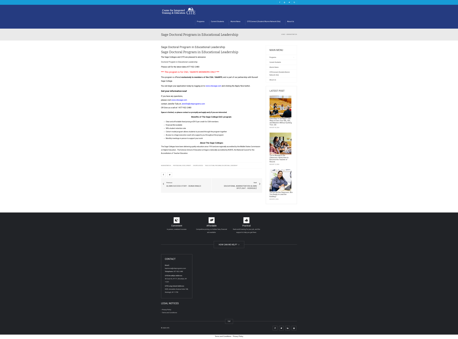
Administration (166, 165)
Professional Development (182, 165)
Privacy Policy (166, 310)
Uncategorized (198, 165)
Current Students (217, 21)
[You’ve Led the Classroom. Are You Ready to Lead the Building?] (280, 180)
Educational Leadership (229, 165)
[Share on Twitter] (169, 174)
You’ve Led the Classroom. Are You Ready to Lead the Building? (281, 194)
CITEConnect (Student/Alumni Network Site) (264, 21)
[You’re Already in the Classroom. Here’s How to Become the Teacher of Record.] (280, 144)
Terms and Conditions (169, 312)
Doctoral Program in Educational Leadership (179, 62)
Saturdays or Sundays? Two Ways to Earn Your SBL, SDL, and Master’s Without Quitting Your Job (281, 122)
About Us (290, 21)
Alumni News (235, 21)
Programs (200, 21)
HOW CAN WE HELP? (228, 244)
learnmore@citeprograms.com (175, 268)
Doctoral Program (214, 165)
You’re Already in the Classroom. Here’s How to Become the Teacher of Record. (279, 158)
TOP (229, 321)
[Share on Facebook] (163, 174)
